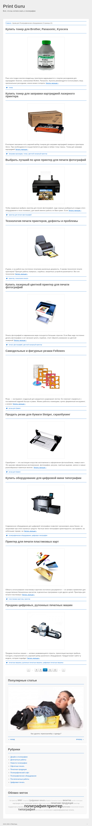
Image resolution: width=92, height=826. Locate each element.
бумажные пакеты (56, 800)
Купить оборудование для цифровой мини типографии (43, 478)
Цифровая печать (17, 782)
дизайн (74, 800)
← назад (11, 739)
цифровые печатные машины (53, 662)
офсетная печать (44, 803)
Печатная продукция (18, 769)
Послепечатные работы (19, 779)
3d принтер (13, 800)
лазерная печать (31, 803)
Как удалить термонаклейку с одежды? (46, 734)
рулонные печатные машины (32, 662)
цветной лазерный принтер (37, 154)
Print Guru (14, 6)
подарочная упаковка (16, 807)
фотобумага (39, 810)
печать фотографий (15, 345)
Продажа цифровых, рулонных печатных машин (39, 605)
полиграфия (35, 806)
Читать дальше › (52, 83)
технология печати (21, 278)
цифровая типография (39, 535)
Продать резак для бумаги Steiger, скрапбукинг (38, 414)
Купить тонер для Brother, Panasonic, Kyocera (37, 29)
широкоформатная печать (63, 810)
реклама (66, 807)
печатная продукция (62, 803)
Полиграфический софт (19, 773)
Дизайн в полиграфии (19, 757)
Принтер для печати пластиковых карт (32, 541)
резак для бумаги (14, 408)
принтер (11, 278)
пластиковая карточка (16, 599)
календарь (79, 800)
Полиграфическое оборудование (23, 776)
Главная (8, 23)
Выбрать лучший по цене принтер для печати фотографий (46, 159)
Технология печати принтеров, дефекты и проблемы (42, 221)
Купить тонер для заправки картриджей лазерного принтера (40, 95)
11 (50, 670)
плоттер (76, 803)
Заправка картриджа (16, 154)
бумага (48, 800)
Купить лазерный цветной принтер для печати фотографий (37, 286)
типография (26, 809)
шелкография (48, 810)
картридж (16, 803)
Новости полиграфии (18, 763)
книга (22, 803)
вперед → (80, 739)
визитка (67, 800)
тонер (11, 87)
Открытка (26, 800)
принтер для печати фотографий (20, 215)
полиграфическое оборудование (20, 535)
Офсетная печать (17, 766)
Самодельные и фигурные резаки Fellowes (35, 350)
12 (55, 670)
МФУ (20, 800)
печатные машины (15, 662)
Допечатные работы (18, 760)
